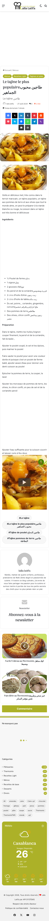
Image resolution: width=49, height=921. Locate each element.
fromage (7, 806)
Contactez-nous (37, 908)
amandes (12, 801)
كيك (29, 815)
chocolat (42, 801)
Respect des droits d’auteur (24, 904)
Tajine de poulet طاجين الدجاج (25, 532)
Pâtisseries (8, 767)
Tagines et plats (36, 76)
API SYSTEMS (29, 899)
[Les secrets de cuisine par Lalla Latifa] (24, 5)
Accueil (7, 70)
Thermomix (8, 771)
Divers (6, 793)
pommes (41, 806)
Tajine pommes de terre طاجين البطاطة (25, 539)
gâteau (16, 806)
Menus (16, 70)
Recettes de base (11, 784)
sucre (30, 810)
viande (21, 815)
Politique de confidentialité (16, 908)
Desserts (7, 789)
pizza (32, 806)
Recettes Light (20, 76)
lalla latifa (10, 104)
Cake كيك (31, 801)
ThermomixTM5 (9, 815)
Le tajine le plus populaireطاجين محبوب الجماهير (25, 525)
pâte (14, 810)
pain (24, 806)
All (4, 801)
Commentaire (24, 708)
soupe (21, 810)
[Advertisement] (24, 38)
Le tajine (24, 518)
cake (22, 801)
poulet (6, 810)
